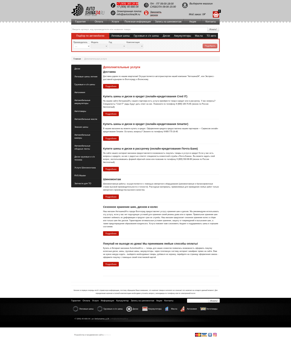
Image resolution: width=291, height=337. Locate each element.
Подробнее (111, 86)
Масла (199, 35)
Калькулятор (122, 300)
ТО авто (211, 35)
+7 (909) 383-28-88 (127, 3)
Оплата (99, 21)
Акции (192, 21)
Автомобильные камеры (82, 136)
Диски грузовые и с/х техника (84, 158)
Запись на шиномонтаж (168, 21)
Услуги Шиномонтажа (85, 167)
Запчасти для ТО (82, 183)
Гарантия (80, 21)
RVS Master (80, 175)
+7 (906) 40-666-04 (127, 6)
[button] (161, 13)
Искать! (213, 29)
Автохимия (79, 92)
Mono (108, 335)
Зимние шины (81, 127)
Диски (166, 35)
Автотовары (80, 111)
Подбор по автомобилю (90, 35)
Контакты (211, 21)
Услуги (115, 21)
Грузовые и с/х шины (146, 35)
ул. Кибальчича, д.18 (100, 319)
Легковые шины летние (85, 76)
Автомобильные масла (85, 119)
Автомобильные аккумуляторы (82, 101)
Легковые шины (120, 35)
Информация (107, 300)
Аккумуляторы (182, 35)
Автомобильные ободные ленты (82, 147)
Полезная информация (138, 21)
